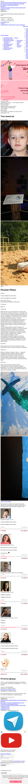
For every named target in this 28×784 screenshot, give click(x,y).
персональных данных (19, 761)
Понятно (15, 781)
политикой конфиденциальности (15, 778)
